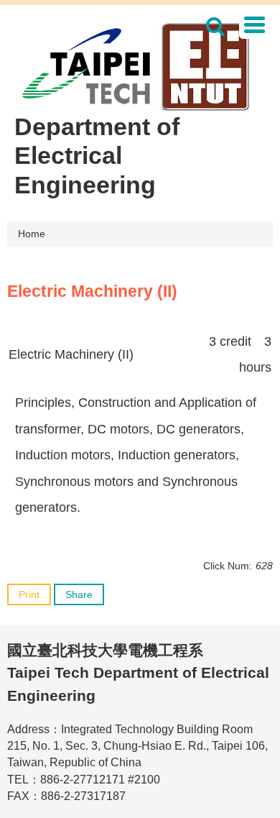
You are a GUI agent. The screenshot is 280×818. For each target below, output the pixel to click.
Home (31, 233)
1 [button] (215, 27)
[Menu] (254, 24)
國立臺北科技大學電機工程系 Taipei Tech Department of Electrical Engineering (138, 673)
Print (29, 594)
